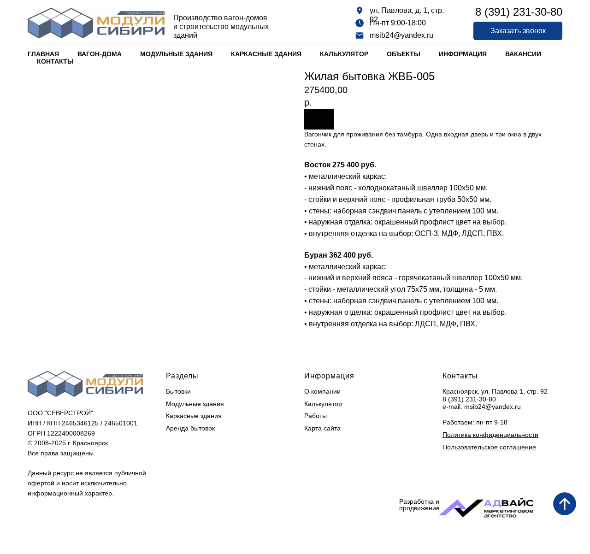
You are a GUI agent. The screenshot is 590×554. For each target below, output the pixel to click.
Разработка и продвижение (419, 505)
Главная (43, 54)
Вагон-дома (99, 54)
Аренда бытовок (190, 428)
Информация (463, 54)
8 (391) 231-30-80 (469, 399)
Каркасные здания (266, 54)
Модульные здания (176, 54)
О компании (322, 391)
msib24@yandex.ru (401, 35)
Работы (315, 415)
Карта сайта (322, 428)
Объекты (403, 54)
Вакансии (523, 54)
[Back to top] (564, 503)
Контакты (55, 61)
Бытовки (178, 391)
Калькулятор (344, 54)
